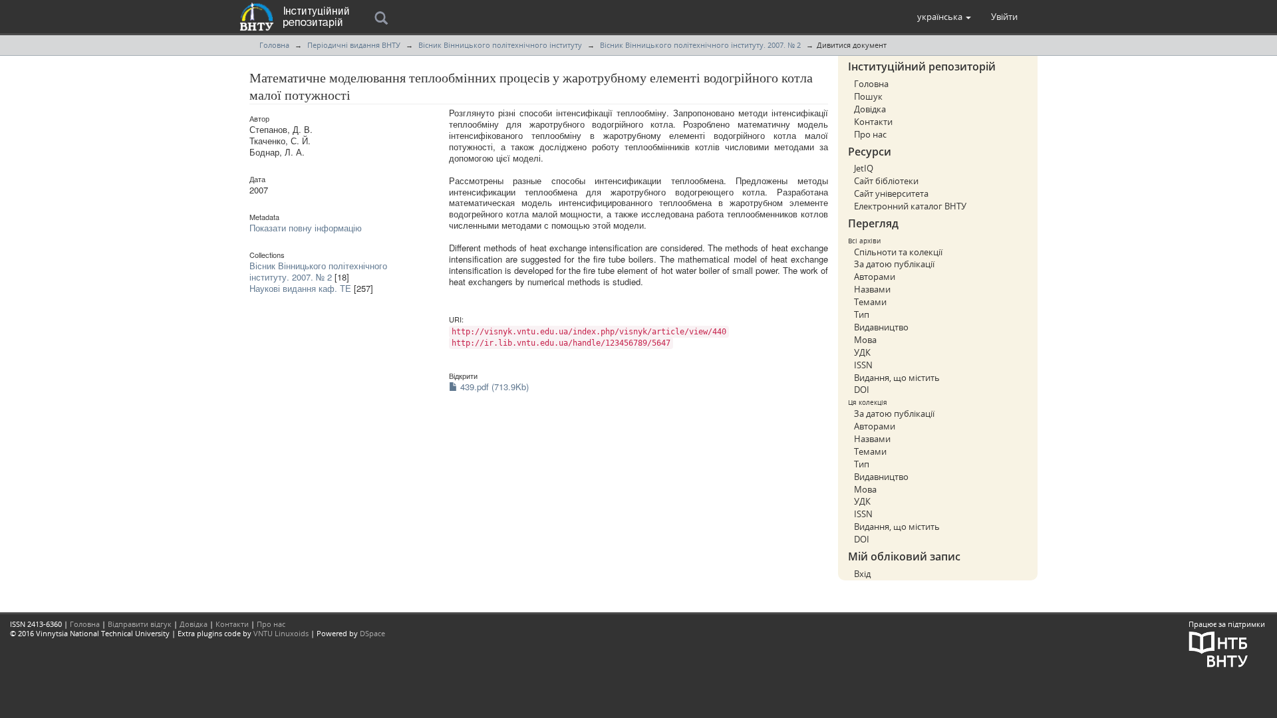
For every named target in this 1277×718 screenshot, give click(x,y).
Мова (865, 340)
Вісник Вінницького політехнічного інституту (500, 45)
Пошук (868, 96)
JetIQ (863, 168)
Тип (861, 314)
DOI (861, 390)
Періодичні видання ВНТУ (353, 45)
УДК (862, 352)
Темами (870, 302)
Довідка (870, 109)
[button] (944, 16)
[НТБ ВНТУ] (1218, 648)
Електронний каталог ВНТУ (910, 206)
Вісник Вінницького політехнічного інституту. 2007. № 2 (700, 45)
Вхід (862, 574)
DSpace (372, 633)
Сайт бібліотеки (886, 181)
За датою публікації (894, 264)
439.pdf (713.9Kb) (493, 386)
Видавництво (881, 327)
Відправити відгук (140, 624)
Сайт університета (891, 193)
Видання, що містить (897, 378)
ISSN (863, 365)
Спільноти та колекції (898, 252)
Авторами (874, 277)
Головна (274, 45)
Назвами (872, 289)
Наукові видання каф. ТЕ (300, 288)
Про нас (870, 134)
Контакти (873, 122)
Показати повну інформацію (305, 227)
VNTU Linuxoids (281, 633)
